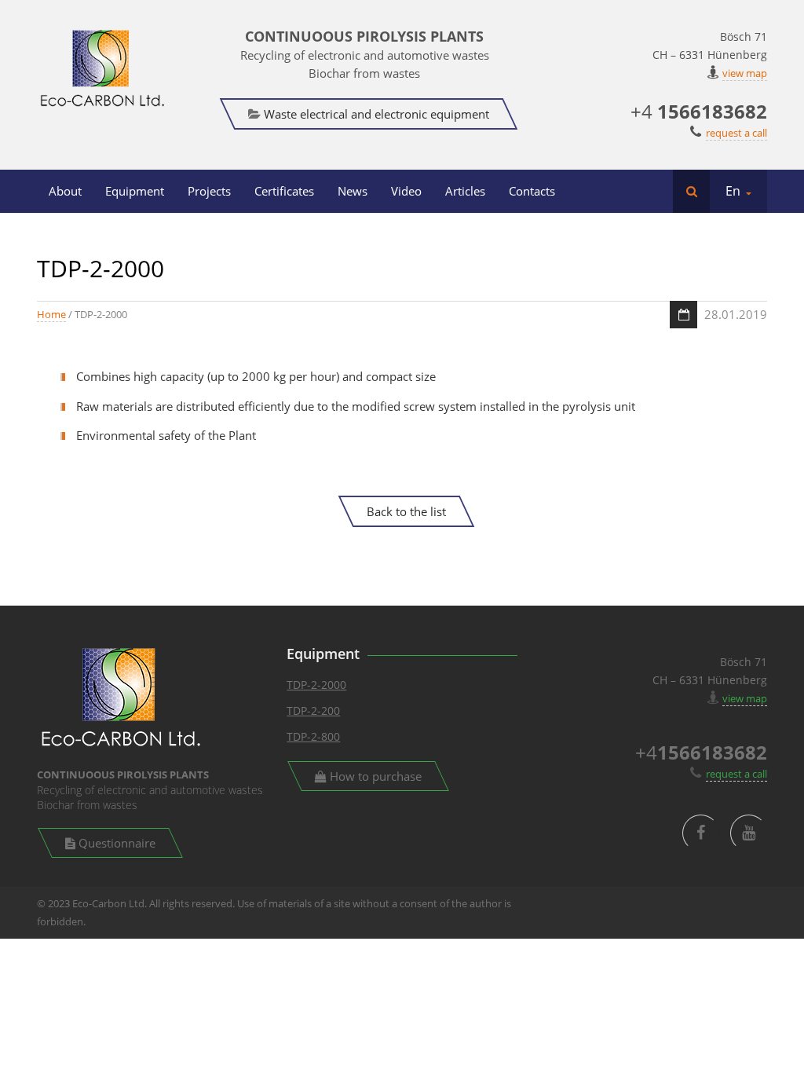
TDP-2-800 (313, 736)
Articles (465, 191)
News (352, 191)
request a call (736, 133)
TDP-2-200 (313, 710)
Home (51, 314)
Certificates (284, 191)
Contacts (532, 191)
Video (406, 191)
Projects (209, 191)
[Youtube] (748, 833)
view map (744, 73)
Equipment (134, 191)
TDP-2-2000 (316, 684)
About (65, 191)
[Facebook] (700, 833)
